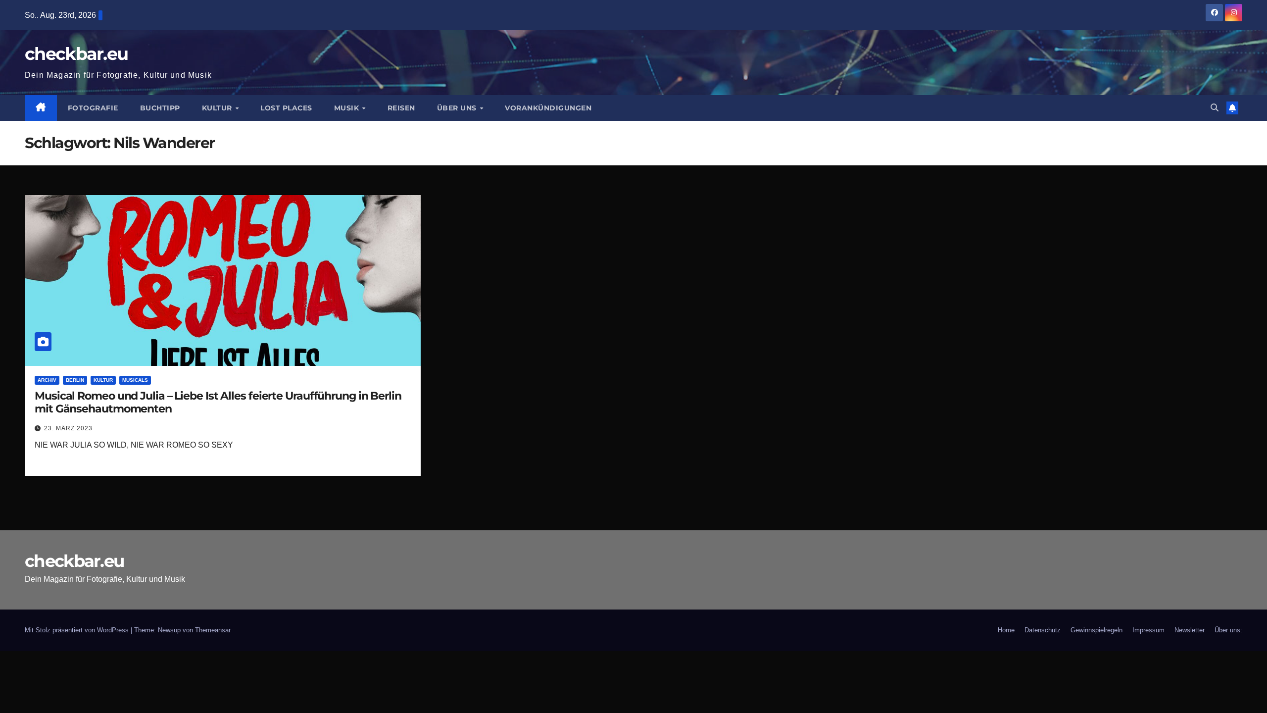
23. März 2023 (68, 428)
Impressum (1148, 630)
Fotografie (93, 107)
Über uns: (1228, 630)
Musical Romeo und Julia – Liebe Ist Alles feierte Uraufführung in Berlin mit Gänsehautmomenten (218, 402)
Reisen (401, 107)
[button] (1214, 107)
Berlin (75, 380)
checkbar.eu (76, 53)
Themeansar (213, 630)
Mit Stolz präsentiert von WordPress (78, 630)
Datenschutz (1042, 630)
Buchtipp (160, 107)
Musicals (135, 380)
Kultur (218, 107)
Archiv (47, 380)
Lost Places (286, 107)
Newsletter (1189, 630)
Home (1006, 630)
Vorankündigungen (548, 107)
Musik (347, 107)
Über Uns (458, 107)
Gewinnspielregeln (1096, 630)
